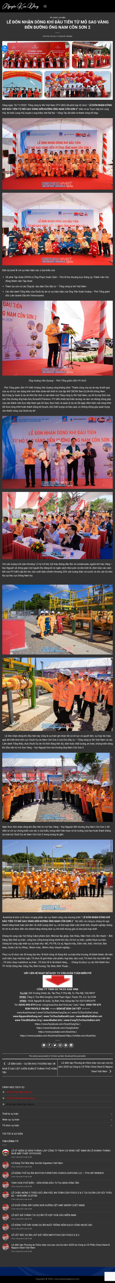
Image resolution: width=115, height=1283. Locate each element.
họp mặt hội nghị (21, 958)
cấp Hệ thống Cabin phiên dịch (34, 936)
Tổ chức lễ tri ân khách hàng (52, 962)
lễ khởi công (47, 954)
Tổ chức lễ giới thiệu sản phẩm (47, 958)
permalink (81, 1056)
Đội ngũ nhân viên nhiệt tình (75, 925)
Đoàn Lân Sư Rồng (18, 947)
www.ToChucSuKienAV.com (59, 1016)
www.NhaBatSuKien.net (89, 1016)
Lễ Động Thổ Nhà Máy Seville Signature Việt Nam (37, 1163)
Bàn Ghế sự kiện (17, 939)
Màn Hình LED (88, 936)
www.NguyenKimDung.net (27, 1016)
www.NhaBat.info (52, 1020)
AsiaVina (7, 917)
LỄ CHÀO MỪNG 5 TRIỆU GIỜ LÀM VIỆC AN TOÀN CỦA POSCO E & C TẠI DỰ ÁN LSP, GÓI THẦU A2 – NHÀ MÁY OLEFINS (61, 1194)
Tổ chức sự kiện (10, 1125)
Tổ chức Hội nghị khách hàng (20, 1098)
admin (69, 36)
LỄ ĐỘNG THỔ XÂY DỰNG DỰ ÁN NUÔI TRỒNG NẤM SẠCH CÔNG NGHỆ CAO (51, 1225)
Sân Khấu (75, 936)
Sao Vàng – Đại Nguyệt (34, 747)
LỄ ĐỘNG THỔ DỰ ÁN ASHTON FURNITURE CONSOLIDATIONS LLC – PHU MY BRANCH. (57, 1173)
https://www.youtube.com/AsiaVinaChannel (42, 1035)
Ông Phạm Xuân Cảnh (46, 277)
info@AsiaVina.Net (52, 1004)
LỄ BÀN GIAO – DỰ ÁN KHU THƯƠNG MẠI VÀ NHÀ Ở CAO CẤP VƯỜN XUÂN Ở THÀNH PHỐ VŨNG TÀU (29, 1068)
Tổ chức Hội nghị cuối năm (19, 1092)
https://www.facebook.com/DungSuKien (58, 1028)
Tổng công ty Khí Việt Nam (91, 739)
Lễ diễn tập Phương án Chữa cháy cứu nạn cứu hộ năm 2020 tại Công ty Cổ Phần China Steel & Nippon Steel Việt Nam (60, 1246)
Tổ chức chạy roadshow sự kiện (20, 962)
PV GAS (29, 387)
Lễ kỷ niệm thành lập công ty (20, 1104)
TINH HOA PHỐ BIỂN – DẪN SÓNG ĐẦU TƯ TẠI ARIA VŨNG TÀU (45, 1182)
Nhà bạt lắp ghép (60, 936)
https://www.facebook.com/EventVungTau (57, 1024)
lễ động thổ (61, 954)
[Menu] (45, 6)
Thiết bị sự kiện (10, 1113)
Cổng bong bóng (45, 939)
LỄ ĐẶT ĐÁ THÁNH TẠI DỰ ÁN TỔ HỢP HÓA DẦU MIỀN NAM (43, 1215)
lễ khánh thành (96, 954)
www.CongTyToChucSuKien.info (82, 1020)
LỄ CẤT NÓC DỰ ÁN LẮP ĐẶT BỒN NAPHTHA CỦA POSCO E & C (45, 1235)
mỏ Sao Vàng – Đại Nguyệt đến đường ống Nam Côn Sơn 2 (75, 826)
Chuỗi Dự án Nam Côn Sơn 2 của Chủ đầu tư (52, 739)
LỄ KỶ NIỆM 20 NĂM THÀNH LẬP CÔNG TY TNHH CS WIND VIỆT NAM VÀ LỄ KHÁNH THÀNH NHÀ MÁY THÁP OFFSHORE (61, 1152)
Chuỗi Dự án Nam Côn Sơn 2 (28, 834)
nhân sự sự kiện (31, 943)
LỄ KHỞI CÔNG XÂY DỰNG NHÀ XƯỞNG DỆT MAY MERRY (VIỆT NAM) (48, 1205)
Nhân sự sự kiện (10, 1119)
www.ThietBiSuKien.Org (28, 1020)
